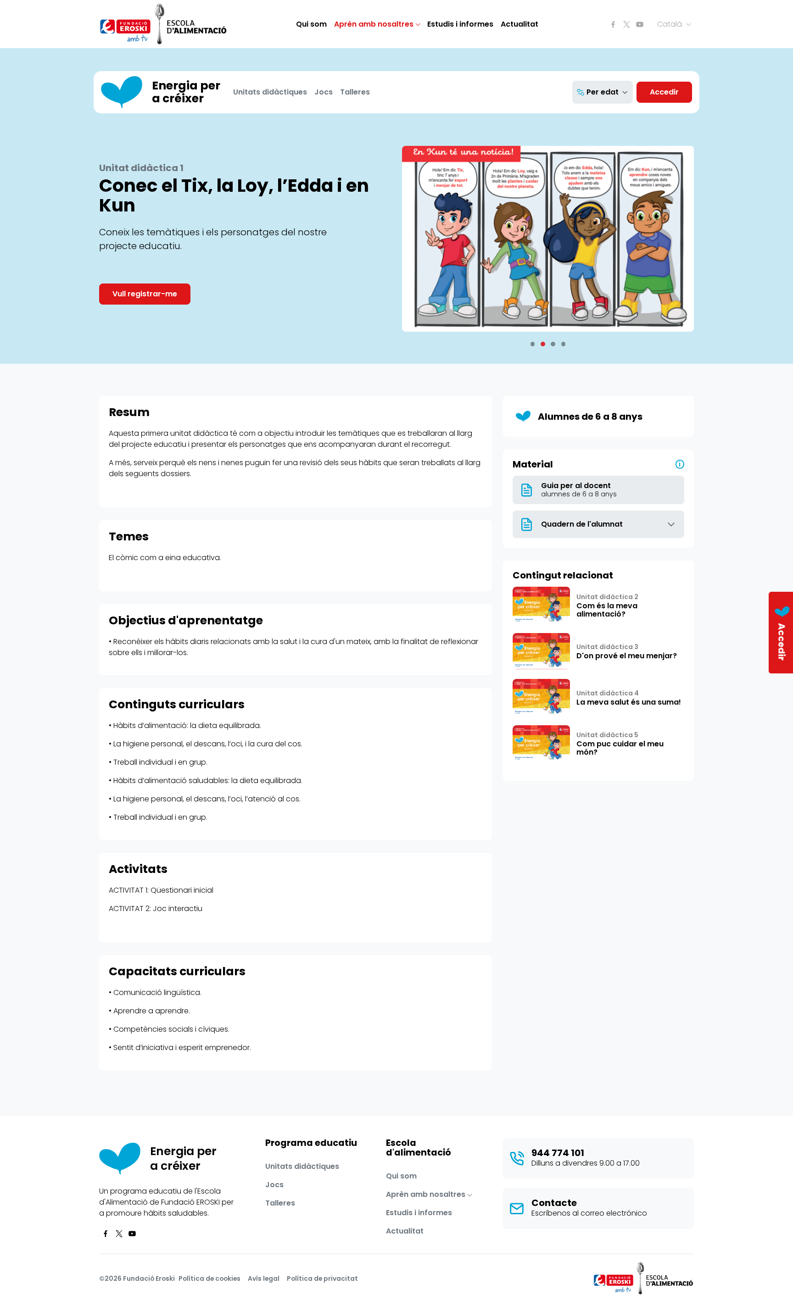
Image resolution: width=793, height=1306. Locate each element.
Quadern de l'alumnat (582, 524)
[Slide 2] (553, 344)
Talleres (355, 92)
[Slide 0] (533, 344)
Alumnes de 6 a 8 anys (590, 416)
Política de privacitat (322, 1278)
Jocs (323, 92)
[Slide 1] (543, 344)
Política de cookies (209, 1278)
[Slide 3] (563, 344)
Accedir (664, 92)
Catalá (670, 24)
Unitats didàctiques (270, 92)
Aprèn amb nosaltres (373, 24)
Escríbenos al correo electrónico (589, 1213)
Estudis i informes (460, 24)
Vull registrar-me (144, 294)
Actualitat (519, 24)
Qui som (311, 24)
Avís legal (263, 1278)
